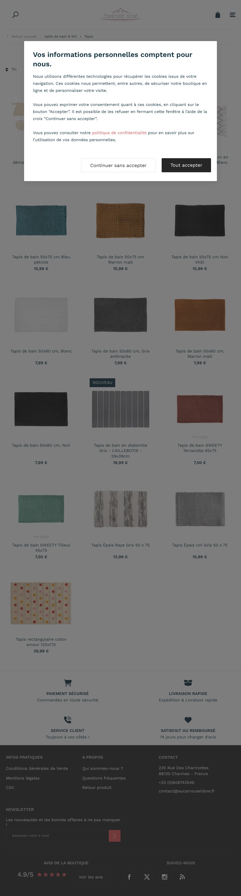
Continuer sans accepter (118, 165)
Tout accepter (186, 165)
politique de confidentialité (119, 133)
